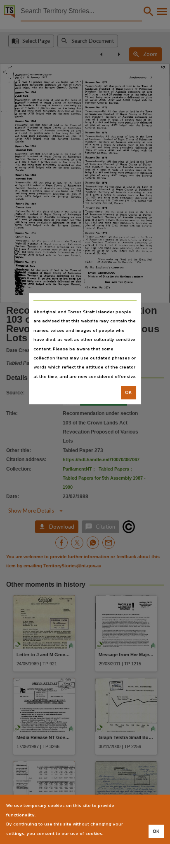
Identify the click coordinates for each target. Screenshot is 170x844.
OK (128, 392)
